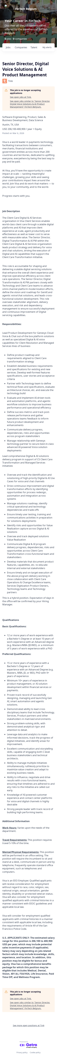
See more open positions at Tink (28, 1025)
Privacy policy (22, 1052)
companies (21, 47)
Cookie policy (35, 1052)
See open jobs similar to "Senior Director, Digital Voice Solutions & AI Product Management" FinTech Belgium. (30, 104)
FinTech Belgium (26, 9)
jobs (8, 47)
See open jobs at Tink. (20, 97)
